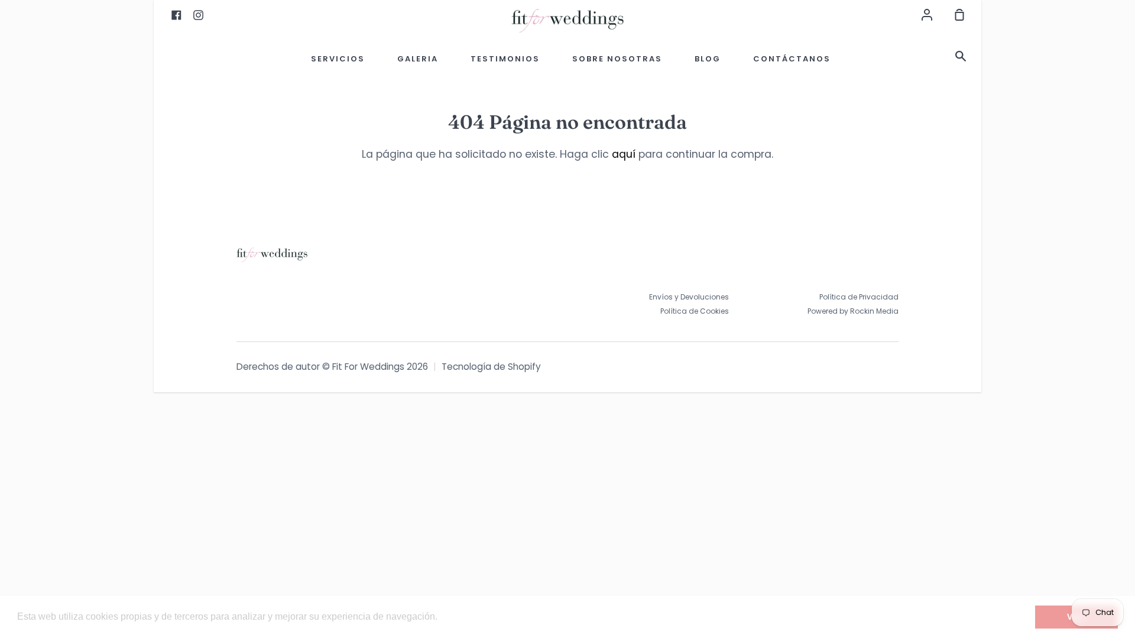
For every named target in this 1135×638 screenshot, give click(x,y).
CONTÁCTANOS (792, 58)
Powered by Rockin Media (853, 311)
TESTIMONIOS (505, 58)
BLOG (708, 58)
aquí (623, 154)
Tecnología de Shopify (491, 366)
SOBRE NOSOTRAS (617, 58)
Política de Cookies (694, 311)
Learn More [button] (465, 616)
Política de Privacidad (859, 297)
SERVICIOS (338, 58)
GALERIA (417, 58)
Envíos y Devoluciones (689, 297)
